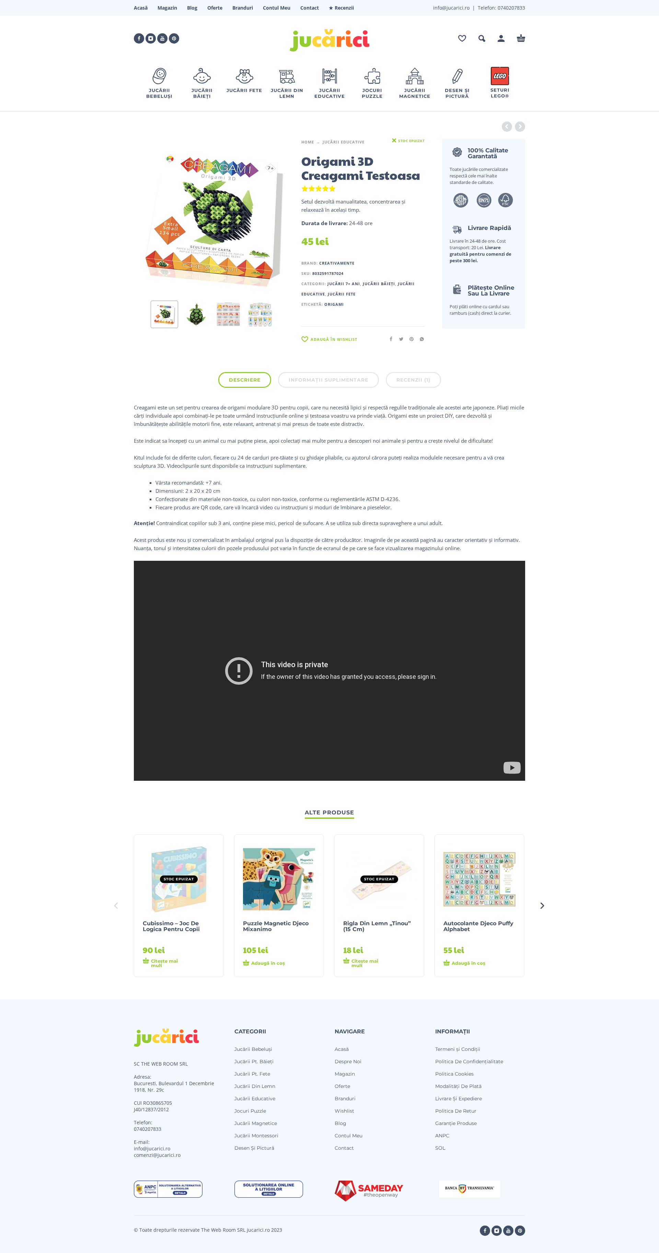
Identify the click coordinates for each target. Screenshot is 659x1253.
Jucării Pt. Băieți (254, 1061)
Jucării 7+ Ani (343, 283)
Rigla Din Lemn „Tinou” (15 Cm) (377, 926)
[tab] (245, 381)
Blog (192, 7)
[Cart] (521, 38)
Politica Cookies (454, 1074)
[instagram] (151, 38)
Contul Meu (276, 7)
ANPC (442, 1136)
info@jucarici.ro (152, 1148)
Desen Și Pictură (254, 1148)
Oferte (214, 7)
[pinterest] (174, 38)
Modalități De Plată (458, 1086)
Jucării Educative (344, 141)
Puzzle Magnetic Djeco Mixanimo (276, 926)
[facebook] (139, 38)
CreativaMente (337, 263)
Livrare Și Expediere (458, 1098)
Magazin (167, 7)
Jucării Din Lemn (254, 1086)
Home (307, 141)
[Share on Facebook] (389, 338)
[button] (481, 38)
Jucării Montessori (256, 1136)
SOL (440, 1148)
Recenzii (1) (413, 380)
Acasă (141, 7)
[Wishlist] (462, 38)
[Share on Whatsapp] (420, 338)
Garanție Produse (456, 1123)
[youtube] (162, 38)
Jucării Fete (342, 294)
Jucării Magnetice (255, 1123)
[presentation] (147, 217)
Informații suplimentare (328, 380)
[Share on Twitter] (399, 338)
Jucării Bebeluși (253, 1049)
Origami (334, 304)
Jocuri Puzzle (250, 1111)
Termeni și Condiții (457, 1049)
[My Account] (501, 38)
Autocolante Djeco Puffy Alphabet (478, 926)
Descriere (245, 380)
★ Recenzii (341, 7)
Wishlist (344, 1111)
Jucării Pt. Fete (252, 1074)
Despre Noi (348, 1061)
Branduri (242, 7)
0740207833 (510, 7)
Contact (309, 7)
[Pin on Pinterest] (409, 338)
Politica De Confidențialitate (469, 1061)
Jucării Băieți (379, 283)
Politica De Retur (455, 1111)
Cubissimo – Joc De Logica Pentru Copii (171, 926)
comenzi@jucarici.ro (157, 1155)
